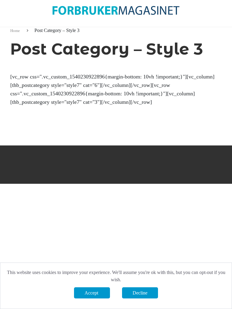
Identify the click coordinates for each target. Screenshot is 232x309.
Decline (140, 292)
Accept (92, 292)
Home (15, 30)
